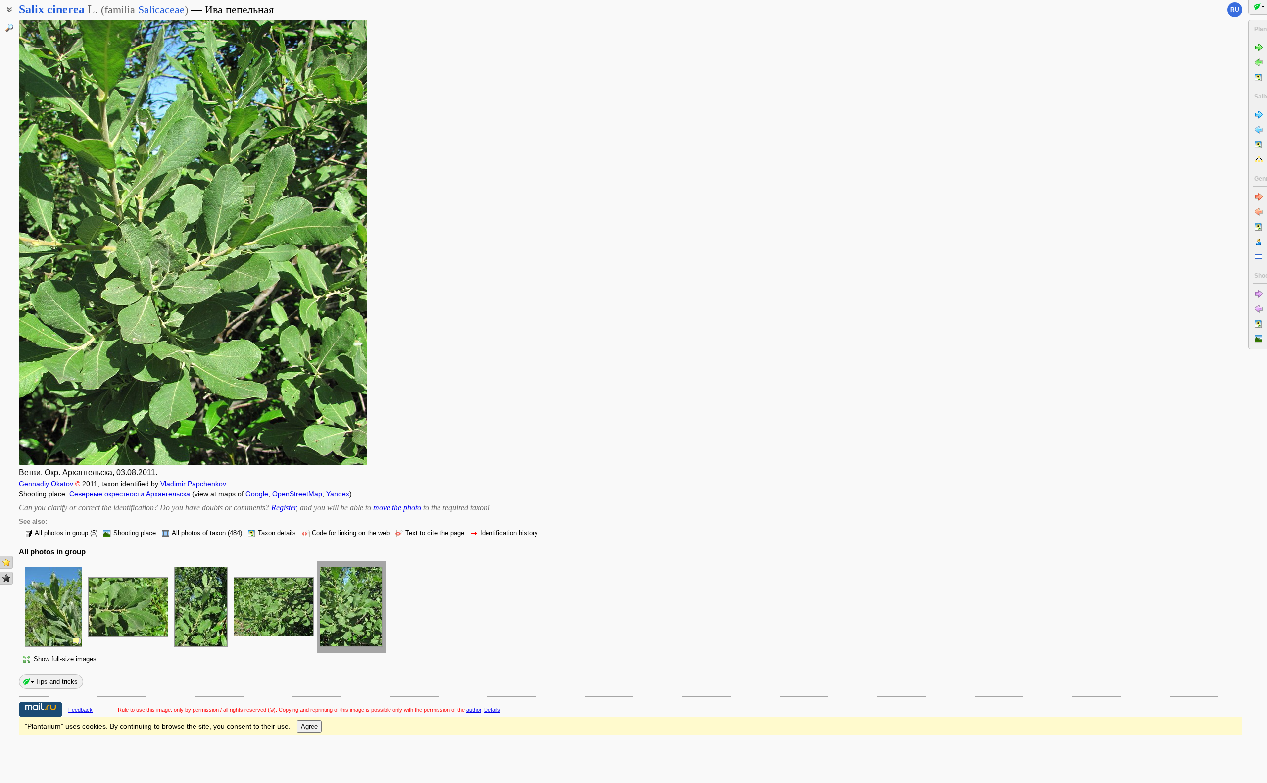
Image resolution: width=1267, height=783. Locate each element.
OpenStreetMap (297, 494)
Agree (309, 726)
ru (1234, 9)
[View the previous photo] (56, 242)
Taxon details (277, 533)
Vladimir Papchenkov (193, 484)
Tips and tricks (56, 681)
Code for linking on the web (351, 533)
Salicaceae (161, 9)
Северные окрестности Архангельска (129, 494)
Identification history (509, 533)
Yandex (337, 494)
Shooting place (134, 533)
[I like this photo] (6, 562)
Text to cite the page (434, 533)
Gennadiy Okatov (46, 484)
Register (283, 507)
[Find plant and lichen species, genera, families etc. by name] (9, 27)
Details (492, 710)
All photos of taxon (199, 533)
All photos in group (61, 533)
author (473, 710)
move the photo (397, 507)
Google (256, 494)
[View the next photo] (329, 242)
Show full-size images (65, 659)
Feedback (80, 710)
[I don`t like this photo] (6, 578)
